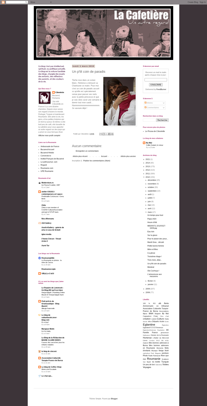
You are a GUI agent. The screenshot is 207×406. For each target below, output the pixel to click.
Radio (150, 356)
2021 (148, 159)
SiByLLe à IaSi (48, 273)
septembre (152, 191)
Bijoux (145, 313)
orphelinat (146, 353)
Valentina (158, 364)
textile (157, 362)
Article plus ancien (128, 156)
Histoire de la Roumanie (160, 335)
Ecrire (167, 321)
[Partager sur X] (106, 134)
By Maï (149, 143)
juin (149, 201)
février (150, 281)
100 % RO (149, 303)
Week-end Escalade (49, 369)
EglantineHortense (149, 330)
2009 (148, 289)
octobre (151, 187)
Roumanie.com (47, 168)
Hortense (147, 337)
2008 (148, 292)
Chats (156, 316)
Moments (160, 348)
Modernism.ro (47, 183)
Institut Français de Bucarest (52, 159)
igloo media (46, 234)
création (147, 319)
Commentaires (152, 108)
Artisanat (165, 306)
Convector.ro (46, 156)
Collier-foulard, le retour (154, 145)
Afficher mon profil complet (49, 135)
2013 (148, 166)
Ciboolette (59, 92)
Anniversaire (148, 306)
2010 (148, 177)
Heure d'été (152, 222)
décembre (152, 180)
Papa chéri (151, 219)
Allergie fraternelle (48, 308)
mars (150, 212)
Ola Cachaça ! (153, 271)
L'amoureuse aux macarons (154, 275)
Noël (167, 351)
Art (157, 306)
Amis (166, 303)
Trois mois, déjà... (154, 260)
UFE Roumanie (47, 171)
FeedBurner (161, 89)
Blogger (114, 399)
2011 (148, 174)
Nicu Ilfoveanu (48, 219)
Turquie (165, 361)
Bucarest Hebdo (47, 153)
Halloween (146, 335)
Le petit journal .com (49, 162)
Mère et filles (152, 249)
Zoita (44, 205)
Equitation (161, 330)
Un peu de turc (149, 365)
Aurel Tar (45, 246)
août (150, 194)
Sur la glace (152, 235)
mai (149, 205)
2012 (148, 170)
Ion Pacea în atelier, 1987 (51, 185)
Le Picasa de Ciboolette (155, 131)
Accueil (104, 156)
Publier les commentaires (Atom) (96, 161)
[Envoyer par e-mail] (100, 134)
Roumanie (153, 358)
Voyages (147, 367)
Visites (165, 364)
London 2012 (154, 340)
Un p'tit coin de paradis (156, 264)
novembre (152, 184)
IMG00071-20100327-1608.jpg (156, 227)
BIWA (151, 314)
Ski (153, 362)
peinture (165, 353)
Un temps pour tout (155, 215)
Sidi (144, 362)
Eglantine (149, 324)
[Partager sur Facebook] (109, 134)
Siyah (149, 362)
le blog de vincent (49, 351)
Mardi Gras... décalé (155, 242)
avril (150, 208)
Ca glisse (151, 253)
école (162, 321)
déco (150, 321)
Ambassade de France (50, 146)
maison (145, 343)
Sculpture (165, 359)
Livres (145, 340)
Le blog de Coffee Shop (51, 367)
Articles (149, 103)
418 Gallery (46, 223)
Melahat (150, 267)
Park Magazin (156, 353)
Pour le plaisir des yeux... (157, 239)
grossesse (165, 332)
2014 (148, 163)
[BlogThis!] (103, 134)
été (167, 330)
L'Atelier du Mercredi (161, 338)
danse (145, 321)
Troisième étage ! (154, 256)
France (155, 332)
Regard (44, 165)
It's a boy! (45, 322)
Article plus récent (80, 156)
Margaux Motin (48, 329)
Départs (155, 321)
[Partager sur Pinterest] (112, 134)
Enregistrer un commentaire (87, 151)
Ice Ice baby (46, 331)
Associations (164, 311)
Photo (145, 356)
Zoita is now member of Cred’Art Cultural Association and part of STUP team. (52, 210)
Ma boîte (165, 340)
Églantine (165, 325)
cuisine (154, 319)
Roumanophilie (48, 258)
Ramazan (156, 356)
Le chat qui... (47, 376)
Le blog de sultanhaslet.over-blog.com (49, 317)
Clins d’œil (164, 316)
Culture (160, 319)
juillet (150, 198)
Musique (154, 351)
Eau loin (150, 232)
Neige (161, 351)
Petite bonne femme (155, 246)
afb (160, 303)
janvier (151, 284)
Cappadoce (147, 316)
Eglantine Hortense (153, 327)
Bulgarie (158, 313)
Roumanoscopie (49, 269)
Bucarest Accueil (47, 149)
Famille (146, 332)
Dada (167, 319)
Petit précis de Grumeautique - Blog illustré (50, 303)
